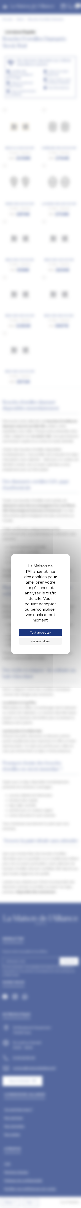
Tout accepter (40, 632)
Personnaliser (40, 641)
